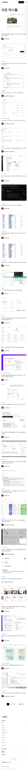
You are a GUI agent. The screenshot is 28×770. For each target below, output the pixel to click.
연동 (3, 740)
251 (20, 704)
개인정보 (8, 769)
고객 (3, 735)
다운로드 (4, 727)
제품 (3, 725)
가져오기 (4, 745)
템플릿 (3, 737)
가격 (3, 722)
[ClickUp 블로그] (4, 2)
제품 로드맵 (4, 732)
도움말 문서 (4, 730)
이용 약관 (14, 769)
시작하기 (21, 2)
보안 (3, 769)
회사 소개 (4, 742)
